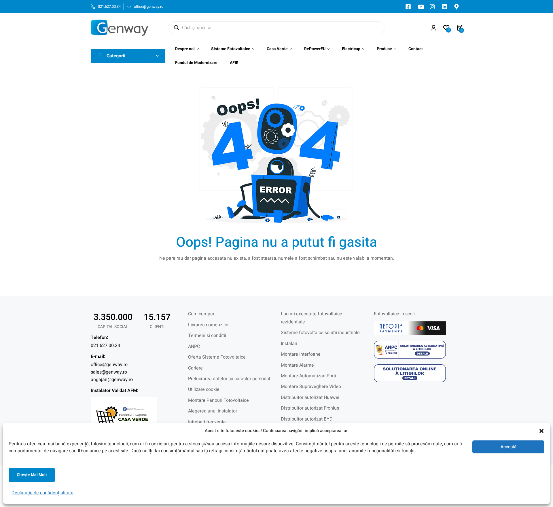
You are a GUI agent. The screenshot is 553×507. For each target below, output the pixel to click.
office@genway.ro (109, 364)
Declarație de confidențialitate (42, 492)
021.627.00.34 (105, 345)
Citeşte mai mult (32, 475)
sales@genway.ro (109, 372)
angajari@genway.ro (112, 379)
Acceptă (508, 447)
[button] (541, 431)
